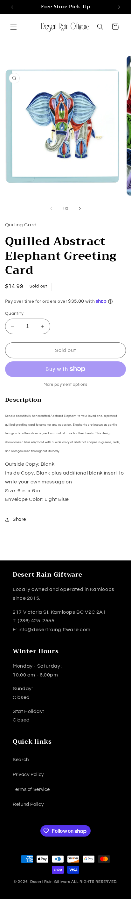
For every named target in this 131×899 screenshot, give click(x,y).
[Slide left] (51, 209)
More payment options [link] (65, 385)
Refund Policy (28, 804)
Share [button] (19, 519)
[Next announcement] (119, 7)
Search (21, 759)
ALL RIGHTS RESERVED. (94, 881)
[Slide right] (80, 209)
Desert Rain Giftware (50, 881)
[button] (13, 26)
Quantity (14, 313)
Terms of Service (31, 789)
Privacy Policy (28, 774)
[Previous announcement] (12, 7)
